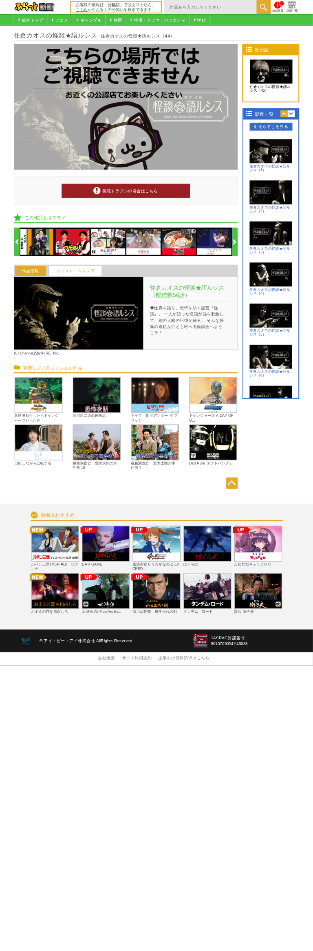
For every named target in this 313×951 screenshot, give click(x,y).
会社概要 (106, 658)
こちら (82, 9)
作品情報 (30, 271)
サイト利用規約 (137, 658)
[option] (37, 242)
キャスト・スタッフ (75, 271)
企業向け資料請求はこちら (183, 658)
